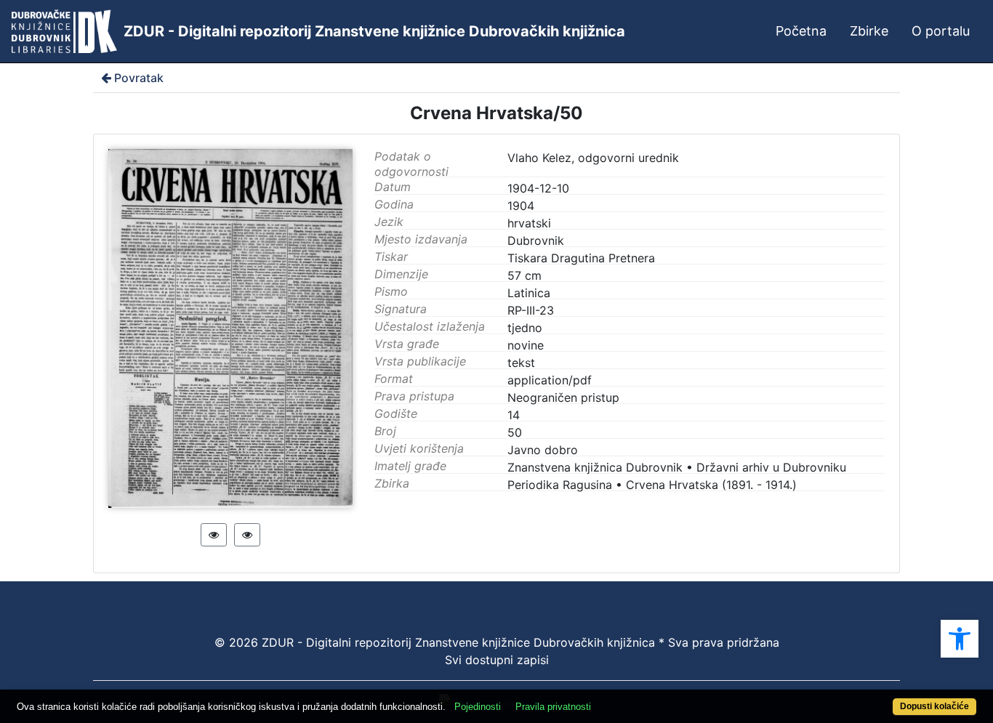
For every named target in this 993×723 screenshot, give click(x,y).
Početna (801, 31)
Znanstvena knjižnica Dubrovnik (595, 467)
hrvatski (529, 223)
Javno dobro (542, 450)
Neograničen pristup (563, 397)
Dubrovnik (535, 240)
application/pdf (549, 380)
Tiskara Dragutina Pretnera (581, 258)
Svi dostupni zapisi (497, 660)
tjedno (524, 327)
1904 (520, 205)
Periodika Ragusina (559, 484)
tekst (521, 362)
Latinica (528, 293)
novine (525, 345)
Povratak (139, 77)
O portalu (941, 31)
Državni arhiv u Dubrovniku (771, 467)
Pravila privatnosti (553, 706)
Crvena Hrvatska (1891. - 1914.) (711, 484)
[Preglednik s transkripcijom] (247, 534)
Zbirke (869, 31)
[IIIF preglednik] (214, 534)
